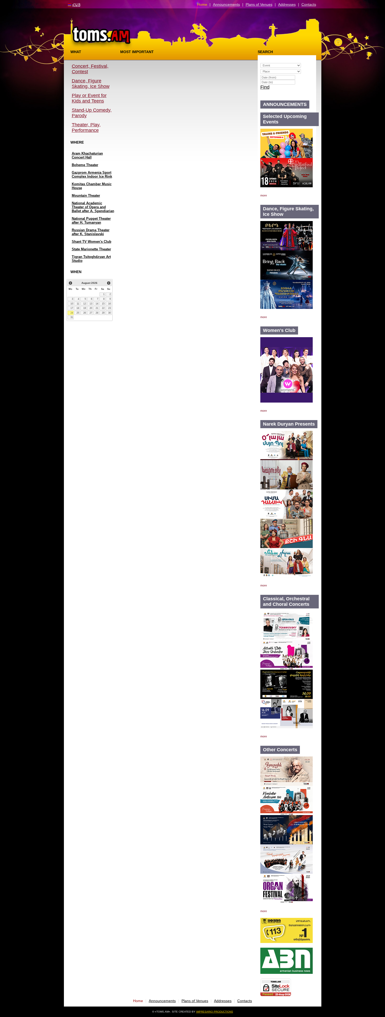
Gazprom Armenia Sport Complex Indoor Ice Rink (92, 174)
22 (103, 308)
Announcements (226, 4)
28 (97, 313)
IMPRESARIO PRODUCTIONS (214, 1011)
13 (91, 303)
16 (109, 303)
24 (71, 313)
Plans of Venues (259, 4)
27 (91, 313)
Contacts (308, 4)
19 (84, 308)
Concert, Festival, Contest (90, 69)
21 (97, 308)
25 (77, 313)
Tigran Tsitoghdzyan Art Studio (91, 259)
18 (77, 308)
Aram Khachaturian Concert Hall (87, 155)
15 (103, 303)
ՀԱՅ (76, 5)
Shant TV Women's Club (91, 242)
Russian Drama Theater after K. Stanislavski (90, 232)
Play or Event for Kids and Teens (89, 98)
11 (78, 303)
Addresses (287, 4)
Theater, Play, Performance (86, 127)
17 (71, 308)
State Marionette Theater (91, 249)
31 (71, 317)
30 (109, 313)
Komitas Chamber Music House (92, 186)
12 (84, 303)
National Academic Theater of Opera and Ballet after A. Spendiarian (93, 207)
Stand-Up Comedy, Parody (92, 113)
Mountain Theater (86, 195)
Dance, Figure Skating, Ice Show (90, 83)
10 (71, 303)
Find (265, 87)
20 (91, 308)
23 (109, 308)
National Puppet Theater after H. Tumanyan (91, 220)
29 (103, 313)
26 (84, 313)
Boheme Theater (85, 165)
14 (97, 303)
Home (202, 4)
